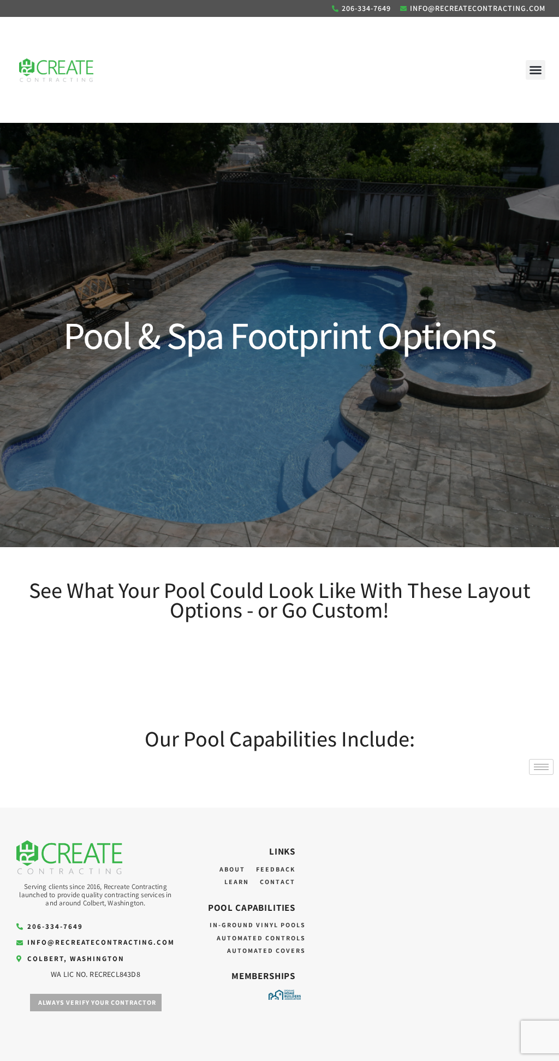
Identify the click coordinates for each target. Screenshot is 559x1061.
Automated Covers (266, 950)
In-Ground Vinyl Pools (258, 925)
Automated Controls (261, 938)
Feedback (275, 869)
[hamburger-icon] (541, 767)
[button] (535, 70)
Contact (277, 882)
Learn (236, 882)
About (232, 869)
